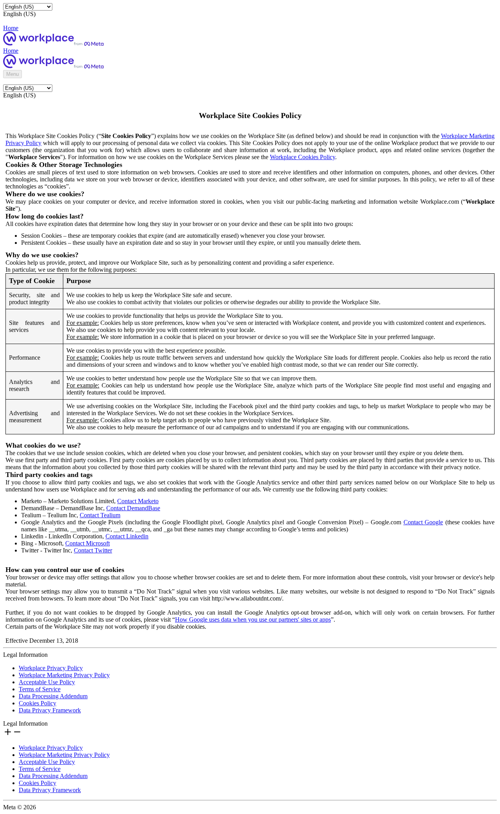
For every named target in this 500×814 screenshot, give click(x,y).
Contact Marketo (138, 501)
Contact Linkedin (126, 536)
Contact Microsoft (87, 543)
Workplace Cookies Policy (302, 157)
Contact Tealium (100, 515)
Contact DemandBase (133, 508)
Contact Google (423, 522)
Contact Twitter (93, 550)
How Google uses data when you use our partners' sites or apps (253, 619)
